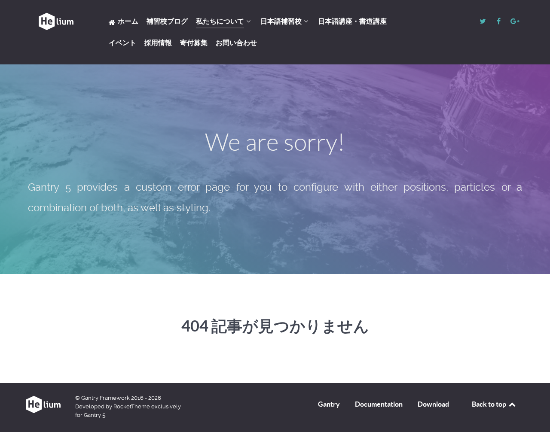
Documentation (379, 404)
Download (433, 404)
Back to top (489, 404)
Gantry (329, 404)
